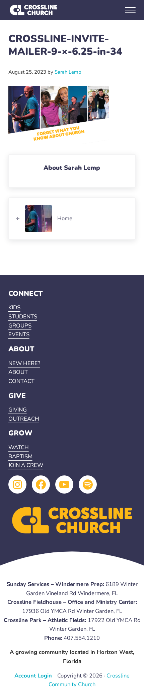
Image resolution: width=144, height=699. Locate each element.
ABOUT (18, 372)
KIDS (14, 307)
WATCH (18, 447)
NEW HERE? (24, 363)
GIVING (17, 410)
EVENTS (18, 334)
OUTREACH (23, 419)
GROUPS (19, 325)
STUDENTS (22, 316)
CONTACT (21, 381)
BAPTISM (20, 456)
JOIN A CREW (25, 465)
